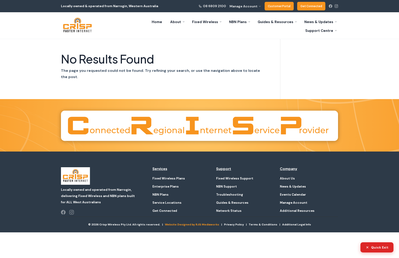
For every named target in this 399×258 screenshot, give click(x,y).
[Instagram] (336, 6)
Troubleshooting (229, 195)
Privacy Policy (234, 224)
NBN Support (226, 186)
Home (157, 22)
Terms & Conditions (263, 224)
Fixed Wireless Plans (168, 178)
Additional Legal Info (296, 224)
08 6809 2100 (214, 6)
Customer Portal (279, 6)
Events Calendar (293, 195)
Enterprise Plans (165, 186)
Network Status (229, 211)
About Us (287, 178)
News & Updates (318, 22)
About (175, 22)
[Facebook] (330, 6)
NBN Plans (238, 22)
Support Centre (319, 30)
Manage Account (243, 6)
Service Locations (166, 203)
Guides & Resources (275, 22)
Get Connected (311, 6)
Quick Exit (379, 247)
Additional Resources (297, 211)
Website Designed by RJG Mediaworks (192, 224)
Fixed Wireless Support (234, 178)
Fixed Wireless (205, 22)
